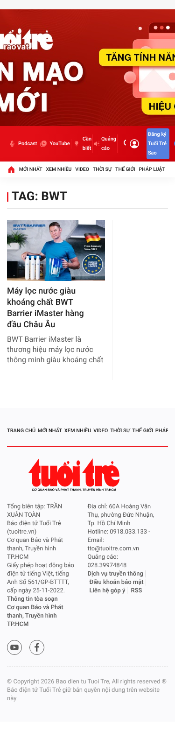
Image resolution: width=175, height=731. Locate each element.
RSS (136, 590)
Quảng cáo (108, 143)
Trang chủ (21, 431)
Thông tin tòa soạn (32, 599)
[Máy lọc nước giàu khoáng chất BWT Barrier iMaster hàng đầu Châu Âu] (56, 250)
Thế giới (125, 169)
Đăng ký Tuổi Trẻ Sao (157, 143)
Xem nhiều (58, 169)
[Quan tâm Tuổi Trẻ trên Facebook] (36, 647)
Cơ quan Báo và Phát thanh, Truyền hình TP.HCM (35, 616)
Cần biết (87, 143)
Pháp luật (152, 169)
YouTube (59, 144)
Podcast (27, 144)
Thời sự (102, 169)
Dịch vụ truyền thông (115, 573)
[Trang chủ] (11, 169)
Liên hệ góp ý (108, 590)
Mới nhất (30, 169)
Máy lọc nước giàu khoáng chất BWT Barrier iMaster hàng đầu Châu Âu (45, 308)
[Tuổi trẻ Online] (75, 475)
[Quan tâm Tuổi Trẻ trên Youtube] (14, 647)
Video (82, 169)
